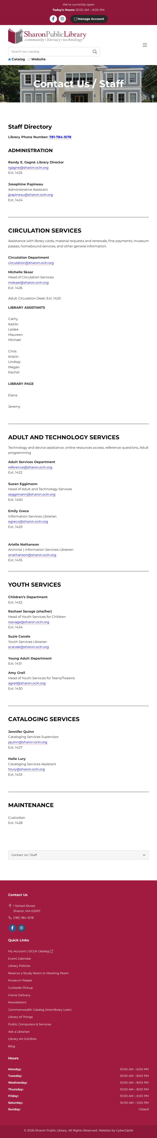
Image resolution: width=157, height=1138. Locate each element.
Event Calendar (19, 958)
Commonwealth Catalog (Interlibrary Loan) (40, 1010)
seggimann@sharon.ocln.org (31, 494)
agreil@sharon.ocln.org (27, 683)
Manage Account (90, 19)
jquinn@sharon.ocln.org (27, 742)
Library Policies (19, 966)
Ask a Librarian (19, 1032)
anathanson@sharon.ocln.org (32, 555)
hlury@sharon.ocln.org (26, 769)
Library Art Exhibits (22, 1039)
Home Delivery (19, 995)
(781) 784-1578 (23, 918)
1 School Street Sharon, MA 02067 (26, 908)
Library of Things (20, 1017)
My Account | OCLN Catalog (29, 951)
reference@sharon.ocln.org (30, 467)
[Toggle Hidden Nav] (145, 45)
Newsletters (17, 1002)
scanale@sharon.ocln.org (28, 647)
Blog (11, 1046)
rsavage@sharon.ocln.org (28, 622)
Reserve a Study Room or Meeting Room (38, 973)
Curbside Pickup (20, 988)
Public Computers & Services (29, 1024)
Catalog (18, 59)
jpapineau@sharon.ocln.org (30, 195)
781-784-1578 (60, 137)
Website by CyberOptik (116, 1130)
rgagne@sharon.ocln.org (28, 168)
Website (38, 59)
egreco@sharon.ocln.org (28, 521)
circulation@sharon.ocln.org (31, 263)
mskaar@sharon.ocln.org (28, 282)
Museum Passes (20, 980)
